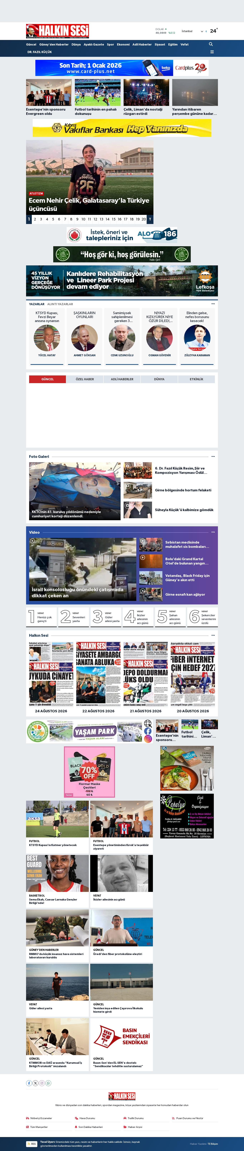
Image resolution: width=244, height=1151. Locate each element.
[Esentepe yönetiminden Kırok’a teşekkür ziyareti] (121, 819)
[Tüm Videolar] (213, 532)
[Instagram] (42, 1083)
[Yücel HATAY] (47, 337)
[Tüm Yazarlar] (213, 304)
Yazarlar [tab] (36, 304)
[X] (35, 1083)
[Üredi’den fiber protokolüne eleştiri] (121, 927)
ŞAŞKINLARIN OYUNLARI (84, 315)
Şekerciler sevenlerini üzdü (208, 619)
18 (132, 219)
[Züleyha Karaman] (197, 337)
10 (83, 219)
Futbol (34, 841)
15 (114, 219)
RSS (33, 1144)
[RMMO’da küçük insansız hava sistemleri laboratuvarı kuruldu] (57, 927)
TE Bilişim (213, 1144)
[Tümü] (213, 635)
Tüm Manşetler (39, 1127)
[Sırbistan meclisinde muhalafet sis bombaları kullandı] (151, 544)
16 (119, 219)
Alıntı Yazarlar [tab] (60, 304)
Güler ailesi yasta (112, 619)
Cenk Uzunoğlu (122, 355)
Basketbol (37, 895)
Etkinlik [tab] (196, 379)
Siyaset (160, 44)
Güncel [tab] (47, 379)
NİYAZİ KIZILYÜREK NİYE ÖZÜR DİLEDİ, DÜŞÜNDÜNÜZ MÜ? (159, 317)
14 (107, 219)
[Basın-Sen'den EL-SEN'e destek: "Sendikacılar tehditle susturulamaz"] (121, 1036)
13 (101, 219)
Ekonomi (123, 44)
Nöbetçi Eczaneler (41, 1118)
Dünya (76, 44)
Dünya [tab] (159, 379)
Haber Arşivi (135, 1127)
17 (126, 219)
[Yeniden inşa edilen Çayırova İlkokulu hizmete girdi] (121, 982)
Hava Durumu (87, 1118)
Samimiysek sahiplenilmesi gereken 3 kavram (122, 317)
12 (95, 219)
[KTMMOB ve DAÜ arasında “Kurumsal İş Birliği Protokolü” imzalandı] (57, 1036)
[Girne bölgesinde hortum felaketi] (138, 490)
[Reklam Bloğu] (122, 67)
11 (89, 219)
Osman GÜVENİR (159, 355)
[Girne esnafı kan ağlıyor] (151, 594)
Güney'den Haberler (54, 44)
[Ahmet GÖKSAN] (84, 337)
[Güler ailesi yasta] (57, 982)
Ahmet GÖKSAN (84, 355)
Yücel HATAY (47, 355)
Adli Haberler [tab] (122, 379)
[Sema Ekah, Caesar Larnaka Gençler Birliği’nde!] (57, 873)
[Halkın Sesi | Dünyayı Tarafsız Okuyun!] (57, 31)
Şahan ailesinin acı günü (175, 619)
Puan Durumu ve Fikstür (189, 1118)
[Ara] (211, 44)
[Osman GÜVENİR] (159, 337)
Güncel (31, 44)
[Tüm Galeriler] (213, 456)
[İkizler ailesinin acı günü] (121, 873)
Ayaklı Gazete (94, 44)
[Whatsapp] (48, 1083)
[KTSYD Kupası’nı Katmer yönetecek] (57, 819)
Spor (110, 44)
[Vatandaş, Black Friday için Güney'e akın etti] (151, 577)
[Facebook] (29, 1083)
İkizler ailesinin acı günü (142, 619)
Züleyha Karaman (197, 355)
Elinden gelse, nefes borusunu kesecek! (197, 317)
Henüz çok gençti (45, 619)
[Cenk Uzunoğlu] (122, 337)
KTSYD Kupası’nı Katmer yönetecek (53, 845)
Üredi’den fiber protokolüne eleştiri (117, 954)
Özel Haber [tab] (85, 379)
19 (138, 219)
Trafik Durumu (136, 1118)
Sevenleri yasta (79, 619)
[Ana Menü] (211, 52)
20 (144, 219)
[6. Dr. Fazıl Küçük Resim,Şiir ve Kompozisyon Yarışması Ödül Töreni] (138, 470)
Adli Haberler (142, 44)
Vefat (185, 44)
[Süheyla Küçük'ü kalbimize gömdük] (138, 509)
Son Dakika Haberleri (91, 1127)
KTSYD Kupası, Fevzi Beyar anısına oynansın (47, 317)
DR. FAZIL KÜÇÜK (40, 52)
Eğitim (173, 44)
